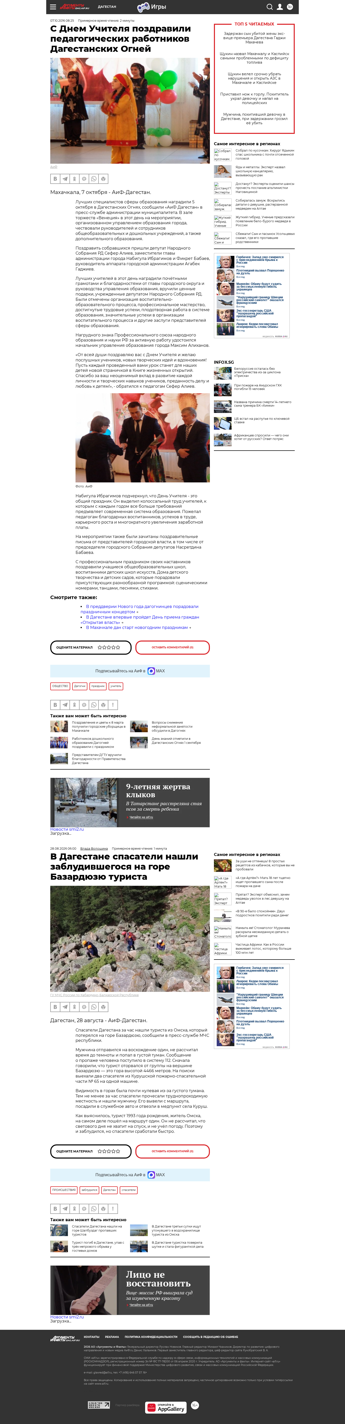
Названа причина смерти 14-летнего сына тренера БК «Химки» (262, 403)
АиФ (53, 167)
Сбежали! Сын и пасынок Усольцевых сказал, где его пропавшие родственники (265, 238)
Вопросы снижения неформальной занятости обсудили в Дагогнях (172, 726)
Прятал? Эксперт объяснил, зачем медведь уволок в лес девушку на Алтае (262, 898)
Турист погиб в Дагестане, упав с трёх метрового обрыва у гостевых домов (98, 1247)
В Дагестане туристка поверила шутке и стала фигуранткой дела (178, 1244)
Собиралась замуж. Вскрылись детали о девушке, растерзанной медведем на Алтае (262, 204)
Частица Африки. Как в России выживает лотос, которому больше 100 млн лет (263, 948)
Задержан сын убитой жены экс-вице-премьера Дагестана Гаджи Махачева (254, 38)
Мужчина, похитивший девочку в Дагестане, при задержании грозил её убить (254, 118)
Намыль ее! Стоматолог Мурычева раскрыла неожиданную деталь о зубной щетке (263, 932)
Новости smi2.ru (67, 829)
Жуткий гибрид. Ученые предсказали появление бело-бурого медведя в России (265, 221)
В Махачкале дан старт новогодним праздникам (137, 627)
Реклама (112, 1337)
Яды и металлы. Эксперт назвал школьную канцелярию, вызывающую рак (260, 171)
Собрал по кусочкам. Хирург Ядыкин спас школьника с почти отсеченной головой (265, 154)
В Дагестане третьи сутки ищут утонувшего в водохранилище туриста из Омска (176, 1230)
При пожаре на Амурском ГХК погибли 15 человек (258, 387)
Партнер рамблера (127, 1405)
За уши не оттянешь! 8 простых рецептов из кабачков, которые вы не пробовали (265, 865)
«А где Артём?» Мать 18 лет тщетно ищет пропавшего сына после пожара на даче (263, 882)
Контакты (91, 1337)
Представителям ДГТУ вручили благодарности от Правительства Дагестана (99, 759)
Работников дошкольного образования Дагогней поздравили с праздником (93, 743)
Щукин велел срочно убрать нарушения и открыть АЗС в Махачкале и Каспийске (254, 78)
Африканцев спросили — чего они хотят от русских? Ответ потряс (261, 437)
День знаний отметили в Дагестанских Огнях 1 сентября (176, 741)
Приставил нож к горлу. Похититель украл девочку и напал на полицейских (254, 98)
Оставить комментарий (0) (172, 647)
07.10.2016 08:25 (62, 20)
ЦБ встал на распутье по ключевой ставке (261, 420)
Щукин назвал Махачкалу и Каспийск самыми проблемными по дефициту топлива (254, 58)
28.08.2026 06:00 (63, 848)
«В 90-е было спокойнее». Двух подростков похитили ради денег (262, 913)
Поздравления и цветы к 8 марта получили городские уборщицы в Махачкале (99, 726)
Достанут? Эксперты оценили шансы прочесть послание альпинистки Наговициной (265, 188)
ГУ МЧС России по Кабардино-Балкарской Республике (94, 995)
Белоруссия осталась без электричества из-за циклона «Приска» (257, 372)
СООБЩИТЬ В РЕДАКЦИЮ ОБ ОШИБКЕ (210, 1337)
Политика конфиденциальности (151, 1337)
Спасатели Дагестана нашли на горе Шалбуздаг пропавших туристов (97, 1230)
